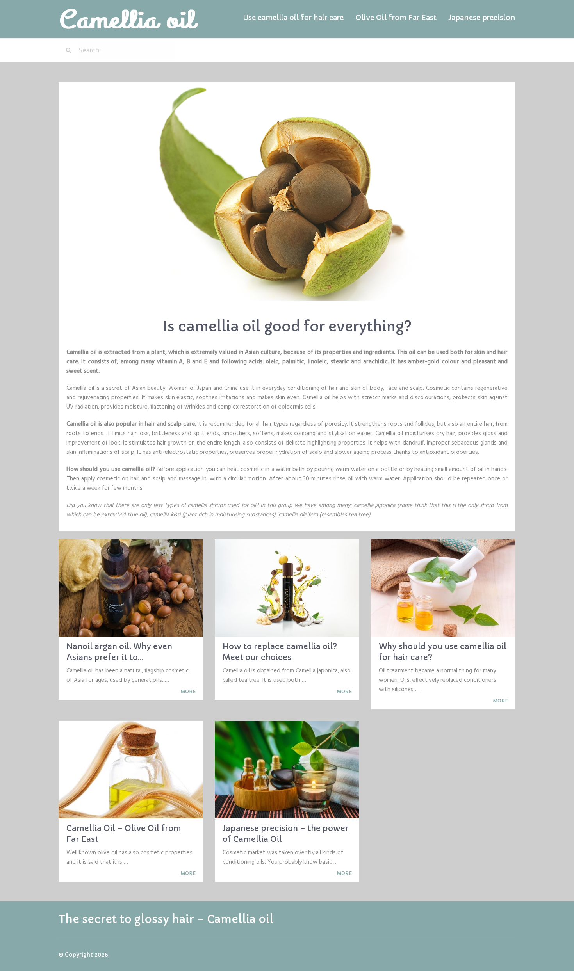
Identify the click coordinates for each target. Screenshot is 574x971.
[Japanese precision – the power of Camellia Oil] (287, 769)
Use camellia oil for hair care (293, 17)
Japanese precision (481, 17)
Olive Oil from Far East (396, 17)
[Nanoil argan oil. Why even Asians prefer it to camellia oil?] (131, 588)
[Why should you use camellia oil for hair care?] (443, 588)
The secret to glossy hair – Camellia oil (166, 919)
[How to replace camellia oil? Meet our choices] (287, 588)
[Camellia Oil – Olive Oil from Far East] (131, 769)
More (188, 691)
